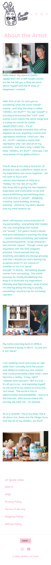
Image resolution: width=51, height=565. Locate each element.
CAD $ (24, 540)
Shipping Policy (14, 516)
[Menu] (46, 14)
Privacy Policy (13, 501)
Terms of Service (15, 509)
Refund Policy (13, 524)
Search (9, 486)
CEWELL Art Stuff (30, 556)
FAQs (8, 494)
